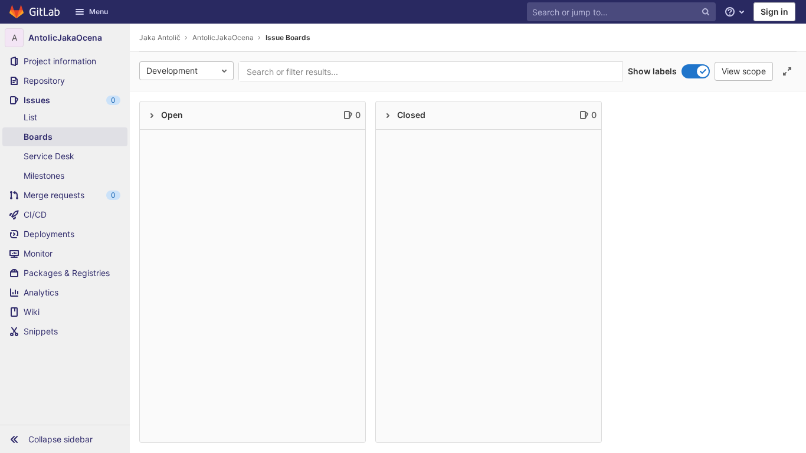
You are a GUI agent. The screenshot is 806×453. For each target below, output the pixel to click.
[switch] (696, 71)
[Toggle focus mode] (787, 71)
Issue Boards (288, 37)
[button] (65, 439)
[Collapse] (152, 116)
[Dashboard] (35, 12)
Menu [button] (98, 11)
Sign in (774, 11)
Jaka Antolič (160, 37)
